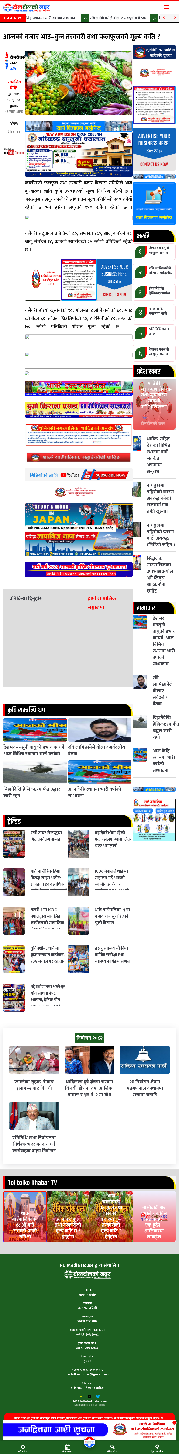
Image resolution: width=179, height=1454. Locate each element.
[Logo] (26, 7)
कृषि (13, 69)
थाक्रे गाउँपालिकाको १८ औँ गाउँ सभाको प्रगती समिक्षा (25, 1225)
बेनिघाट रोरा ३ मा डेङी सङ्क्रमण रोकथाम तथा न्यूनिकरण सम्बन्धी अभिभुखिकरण (157, 392)
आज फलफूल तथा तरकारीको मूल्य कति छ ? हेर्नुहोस (68, 1228)
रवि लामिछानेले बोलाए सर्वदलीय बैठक (105, 18)
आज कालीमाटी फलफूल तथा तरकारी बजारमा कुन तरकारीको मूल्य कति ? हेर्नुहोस (111, 1216)
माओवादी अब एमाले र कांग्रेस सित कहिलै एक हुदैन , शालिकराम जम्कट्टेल (154, 1222)
